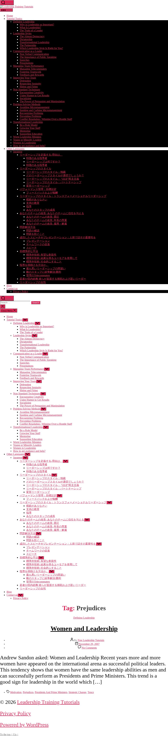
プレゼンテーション (38, 240)
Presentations (26, 63)
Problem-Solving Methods (26, 104)
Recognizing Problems (31, 113)
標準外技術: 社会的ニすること (44, 261)
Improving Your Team (24, 77)
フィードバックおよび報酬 (42, 192)
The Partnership (28, 45)
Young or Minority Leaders (27, 139)
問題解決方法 (27, 227)
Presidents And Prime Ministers (51, 692)
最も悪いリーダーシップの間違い (46, 268)
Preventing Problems (30, 116)
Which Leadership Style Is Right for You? (41, 48)
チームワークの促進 (38, 244)
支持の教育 (32, 203)
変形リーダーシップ (38, 185)
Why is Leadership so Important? (37, 24)
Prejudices (28, 692)
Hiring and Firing (29, 86)
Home (10, 15)
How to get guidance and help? (29, 145)
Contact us (12, 288)
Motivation (15, 692)
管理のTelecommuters (38, 275)
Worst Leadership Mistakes (27, 136)
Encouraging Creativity (32, 92)
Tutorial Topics (14, 18)
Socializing (25, 98)
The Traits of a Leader (31, 30)
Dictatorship (26, 39)
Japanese (17, 151)
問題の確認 (32, 230)
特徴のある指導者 (36, 158)
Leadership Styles (22, 33)
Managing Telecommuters (33, 68)
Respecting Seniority (30, 83)
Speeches (24, 60)
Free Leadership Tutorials (91, 640)
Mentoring (25, 131)
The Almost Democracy (32, 36)
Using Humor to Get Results (34, 95)
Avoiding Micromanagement (34, 107)
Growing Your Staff (30, 128)
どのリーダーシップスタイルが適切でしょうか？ (55, 175)
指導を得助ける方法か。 (34, 265)
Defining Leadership (23, 21)
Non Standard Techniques (26, 89)
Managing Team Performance (28, 66)
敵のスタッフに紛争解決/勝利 (43, 272)
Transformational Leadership (34, 42)
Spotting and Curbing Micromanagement (41, 110)
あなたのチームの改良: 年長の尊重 (46, 220)
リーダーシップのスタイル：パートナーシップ (53, 182)
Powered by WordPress (24, 725)
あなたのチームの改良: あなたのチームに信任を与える (52, 213)
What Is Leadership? (30, 27)
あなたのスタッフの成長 (40, 209)
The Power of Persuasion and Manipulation (42, 101)
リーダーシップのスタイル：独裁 (46, 172)
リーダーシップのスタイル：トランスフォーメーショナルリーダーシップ (63, 196)
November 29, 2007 (89, 644)
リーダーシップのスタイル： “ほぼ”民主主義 (52, 178)
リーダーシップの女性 (33, 282)
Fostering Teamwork (30, 71)
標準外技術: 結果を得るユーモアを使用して (51, 258)
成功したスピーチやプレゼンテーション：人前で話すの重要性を (58, 237)
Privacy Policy (20, 291)
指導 (29, 206)
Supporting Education (31, 133)
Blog (9, 285)
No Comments (89, 647)
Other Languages (15, 148)
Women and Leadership (84, 628)
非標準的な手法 (29, 251)
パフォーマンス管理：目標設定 (38, 189)
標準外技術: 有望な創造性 (41, 254)
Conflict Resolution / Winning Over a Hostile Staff (46, 119)
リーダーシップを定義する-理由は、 (41, 154)
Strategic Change (77, 692)
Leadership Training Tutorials (48, 702)
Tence (91, 692)
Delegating (25, 80)
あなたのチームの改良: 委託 (42, 216)
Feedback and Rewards (32, 74)
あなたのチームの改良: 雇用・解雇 (46, 223)
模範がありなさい (36, 199)
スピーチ (31, 247)
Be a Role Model (28, 125)
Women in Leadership (24, 142)
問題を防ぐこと (35, 234)
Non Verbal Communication (34, 54)
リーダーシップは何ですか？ (43, 161)
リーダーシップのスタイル (35, 168)
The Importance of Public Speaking (38, 57)
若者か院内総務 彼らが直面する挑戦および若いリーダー (53, 278)
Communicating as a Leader (27, 51)
